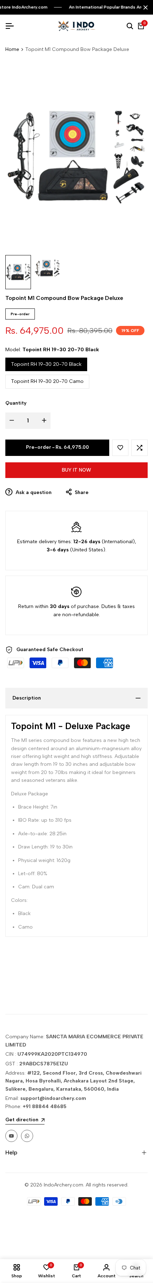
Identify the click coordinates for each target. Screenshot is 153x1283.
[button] (120, 448)
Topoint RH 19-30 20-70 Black (46, 364)
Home (12, 49)
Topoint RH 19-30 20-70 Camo (47, 381)
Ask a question (33, 492)
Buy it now (76, 470)
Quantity (16, 403)
